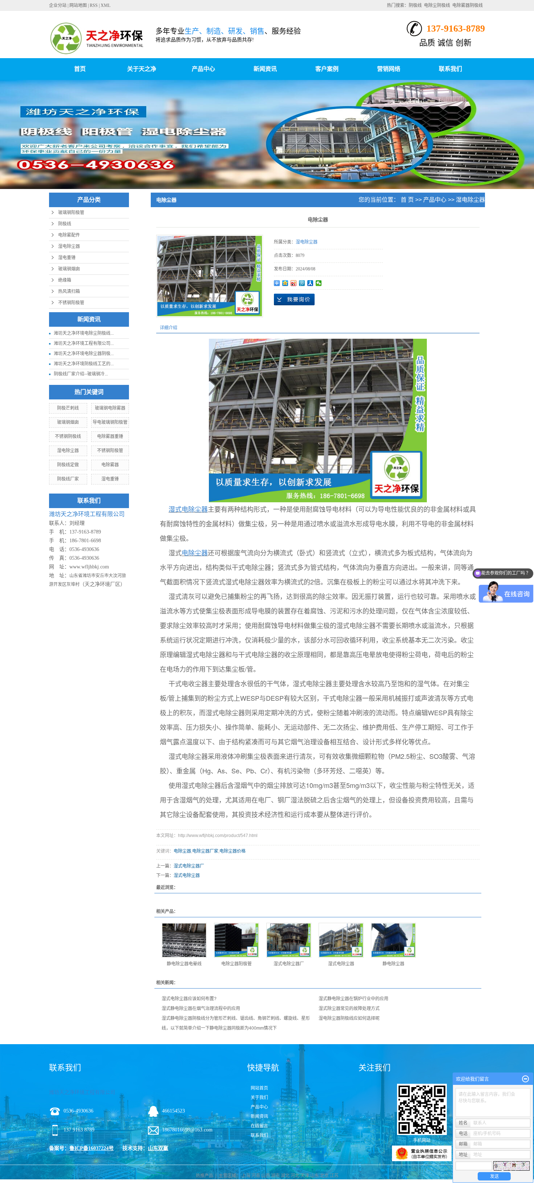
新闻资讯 (265, 69)
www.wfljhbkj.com (89, 567)
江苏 (334, 1175)
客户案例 (327, 69)
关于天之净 (141, 69)
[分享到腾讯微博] (302, 283)
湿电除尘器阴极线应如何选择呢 (349, 1018)
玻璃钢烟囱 (69, 268)
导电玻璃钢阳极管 (110, 422)
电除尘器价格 (232, 851)
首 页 (407, 200)
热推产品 (204, 1175)
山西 (265, 1175)
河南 (255, 1175)
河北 (295, 1175)
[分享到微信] (319, 283)
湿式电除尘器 (187, 875)
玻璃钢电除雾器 (110, 408)
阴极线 (415, 5)
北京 (324, 1175)
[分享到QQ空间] (285, 283)
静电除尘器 (393, 963)
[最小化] (525, 1079)
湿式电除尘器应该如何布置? (189, 998)
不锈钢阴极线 (68, 436)
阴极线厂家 (68, 479)
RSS (94, 5)
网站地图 (78, 5)
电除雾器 (110, 464)
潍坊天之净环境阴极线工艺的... (84, 363)
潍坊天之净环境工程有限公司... (84, 343)
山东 (314, 1175)
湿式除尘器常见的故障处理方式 (349, 1008)
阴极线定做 (68, 464)
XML (105, 5)
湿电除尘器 (69, 246)
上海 (246, 1175)
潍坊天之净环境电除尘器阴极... (84, 353)
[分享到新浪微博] (294, 283)
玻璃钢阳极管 (71, 212)
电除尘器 (182, 851)
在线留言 (259, 1125)
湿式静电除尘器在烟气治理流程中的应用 (201, 1008)
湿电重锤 (67, 257)
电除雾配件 (69, 235)
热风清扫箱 (69, 291)
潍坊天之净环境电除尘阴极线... (84, 333)
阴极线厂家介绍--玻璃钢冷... (81, 374)
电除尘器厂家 (205, 851)
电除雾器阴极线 (467, 5)
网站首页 (259, 1088)
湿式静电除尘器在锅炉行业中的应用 (353, 998)
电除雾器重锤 (110, 436)
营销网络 (388, 69)
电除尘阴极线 (437, 5)
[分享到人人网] (310, 283)
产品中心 (203, 69)
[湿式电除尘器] (341, 940)
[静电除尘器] (393, 940)
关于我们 (259, 1097)
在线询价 (294, 299)
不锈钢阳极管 (71, 302)
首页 (80, 69)
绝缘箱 (64, 280)
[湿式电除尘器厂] (288, 940)
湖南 (275, 1175)
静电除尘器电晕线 (184, 963)
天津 (304, 1175)
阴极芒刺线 (68, 408)
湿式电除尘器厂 (189, 866)
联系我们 (450, 69)
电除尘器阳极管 (236, 963)
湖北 (285, 1175)
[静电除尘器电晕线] (184, 940)
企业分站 (57, 5)
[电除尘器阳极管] (236, 940)
